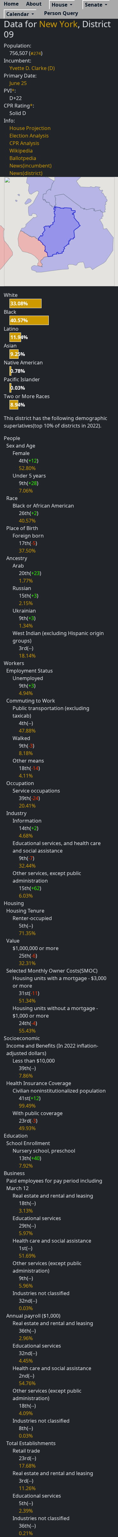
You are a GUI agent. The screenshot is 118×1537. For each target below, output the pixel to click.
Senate (94, 4)
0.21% (26, 1533)
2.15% (26, 603)
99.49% (27, 1105)
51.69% (27, 1255)
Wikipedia (21, 150)
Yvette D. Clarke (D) (32, 68)
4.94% (26, 693)
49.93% (27, 1128)
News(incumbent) (30, 165)
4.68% (26, 835)
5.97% (26, 1233)
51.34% (27, 1000)
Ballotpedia (22, 158)
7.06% (26, 490)
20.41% (27, 805)
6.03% (26, 895)
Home (11, 3)
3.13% (26, 1210)
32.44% (27, 865)
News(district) (25, 173)
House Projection (30, 128)
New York (58, 24)
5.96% (26, 1285)
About (34, 3)
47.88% (27, 730)
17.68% (27, 1465)
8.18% (26, 753)
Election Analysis (29, 135)
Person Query (61, 13)
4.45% (26, 1360)
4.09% (26, 1413)
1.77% (26, 580)
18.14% (27, 655)
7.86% (26, 1075)
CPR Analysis (24, 143)
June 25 (18, 83)
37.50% (27, 550)
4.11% (26, 775)
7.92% (26, 1165)
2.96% (26, 1338)
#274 (36, 53)
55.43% (27, 1030)
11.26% (27, 1488)
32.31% (27, 963)
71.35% (27, 933)
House (60, 4)
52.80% (27, 468)
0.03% (26, 1308)
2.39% (26, 1510)
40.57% (27, 520)
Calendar (18, 14)
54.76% (27, 1383)
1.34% (26, 625)
